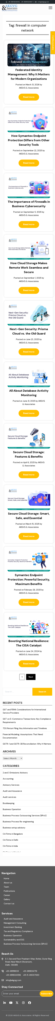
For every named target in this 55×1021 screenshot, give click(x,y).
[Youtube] (10, 1003)
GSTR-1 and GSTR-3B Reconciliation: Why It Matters (27, 744)
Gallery (7, 899)
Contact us (9, 903)
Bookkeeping (8, 803)
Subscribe (46, 993)
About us (8, 882)
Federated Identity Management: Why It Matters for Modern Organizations (29, 74)
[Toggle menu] (50, 7)
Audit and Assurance (12, 791)
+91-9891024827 (27, 2)
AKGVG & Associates (29, 88)
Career (7, 895)
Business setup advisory (14, 827)
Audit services (9, 797)
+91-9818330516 (13, 975)
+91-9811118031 (12, 971)
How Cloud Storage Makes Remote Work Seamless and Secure (28, 267)
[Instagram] (23, 1003)
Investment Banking (13, 927)
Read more (28, 97)
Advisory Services (11, 785)
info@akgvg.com (43, 2)
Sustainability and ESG (14, 939)
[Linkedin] (4, 1003)
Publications (9, 891)
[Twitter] (17, 1003)
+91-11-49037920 (31, 975)
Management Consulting (15, 923)
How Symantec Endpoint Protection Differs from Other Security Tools (29, 140)
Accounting (8, 778)
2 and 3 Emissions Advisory (15, 772)
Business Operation (12, 809)
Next (31, 677)
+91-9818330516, (14, 2)
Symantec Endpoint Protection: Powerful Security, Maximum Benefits (29, 579)
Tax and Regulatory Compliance (18, 931)
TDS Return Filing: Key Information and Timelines (25, 728)
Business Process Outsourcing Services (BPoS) (25, 815)
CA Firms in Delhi (10, 840)
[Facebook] (29, 1003)
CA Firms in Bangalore (13, 834)
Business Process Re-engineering (18, 821)
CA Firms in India (10, 846)
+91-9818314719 (30, 971)
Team (6, 887)
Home (6, 878)
